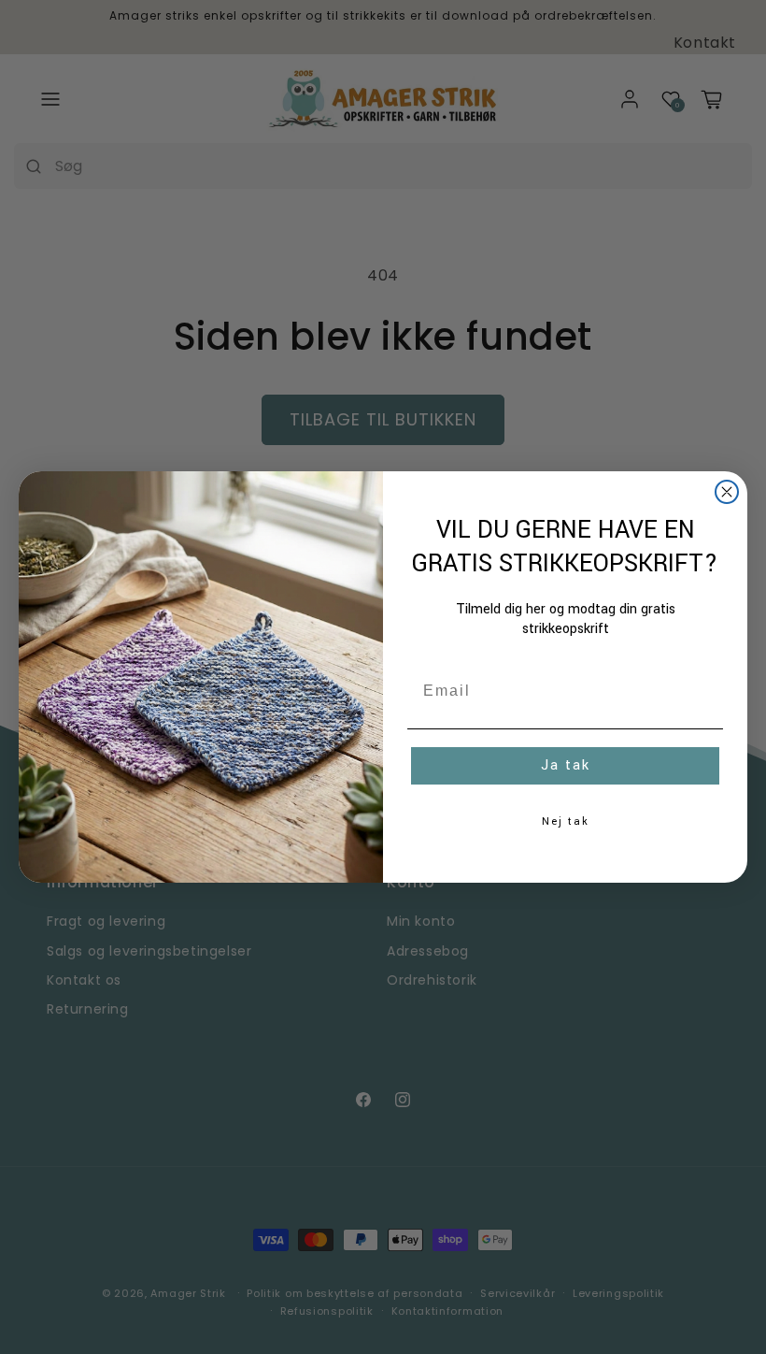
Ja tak (565, 765)
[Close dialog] (727, 492)
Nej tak (565, 821)
